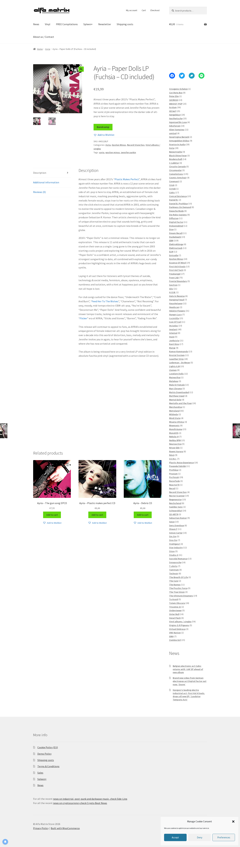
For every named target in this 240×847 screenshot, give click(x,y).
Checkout (155, 10)
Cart (144, 10)
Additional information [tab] (46, 182)
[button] (233, 821)
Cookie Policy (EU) (47, 747)
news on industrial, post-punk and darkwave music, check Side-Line (90, 798)
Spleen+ (88, 24)
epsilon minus (112, 152)
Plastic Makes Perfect (127, 179)
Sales (40, 772)
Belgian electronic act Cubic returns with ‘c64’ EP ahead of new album (188, 669)
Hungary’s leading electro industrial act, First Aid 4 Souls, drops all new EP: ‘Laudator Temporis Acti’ (189, 695)
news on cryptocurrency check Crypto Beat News (80, 803)
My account (131, 10)
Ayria (47, 49)
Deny (199, 837)
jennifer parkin (128, 152)
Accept (175, 837)
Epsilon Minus (119, 144)
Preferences (223, 837)
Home (40, 49)
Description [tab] (39, 172)
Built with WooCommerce (65, 828)
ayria (101, 152)
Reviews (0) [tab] (39, 192)
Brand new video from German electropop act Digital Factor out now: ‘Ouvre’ (189, 681)
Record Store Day (135, 144)
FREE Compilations (67, 24)
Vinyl (47, 24)
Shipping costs (125, 24)
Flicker (83, 318)
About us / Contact (43, 36)
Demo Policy (44, 753)
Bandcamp (103, 127)
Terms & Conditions (48, 766)
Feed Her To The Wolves (105, 301)
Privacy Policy (40, 828)
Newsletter (104, 24)
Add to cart (52, 514)
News (36, 24)
